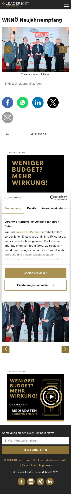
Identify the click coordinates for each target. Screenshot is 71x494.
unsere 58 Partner (28, 232)
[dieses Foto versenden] (7, 117)
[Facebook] (21, 482)
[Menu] (66, 4)
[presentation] (5, 349)
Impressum (45, 465)
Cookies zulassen (35, 272)
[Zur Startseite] (15, 5)
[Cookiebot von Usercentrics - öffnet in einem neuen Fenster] (50, 197)
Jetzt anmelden (35, 450)
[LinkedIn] (50, 482)
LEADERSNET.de (33, 460)
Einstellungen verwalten (33, 285)
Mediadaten (52, 460)
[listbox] (35, 320)
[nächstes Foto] (52, 49)
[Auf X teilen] (53, 102)
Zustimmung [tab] (12, 208)
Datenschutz (29, 465)
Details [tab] (31, 208)
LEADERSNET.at (13, 460)
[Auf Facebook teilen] (7, 102)
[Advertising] (35, 397)
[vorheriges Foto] (19, 49)
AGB (64, 460)
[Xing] (40, 482)
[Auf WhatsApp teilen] (22, 102)
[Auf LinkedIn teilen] (38, 102)
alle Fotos (38, 134)
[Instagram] (31, 482)
